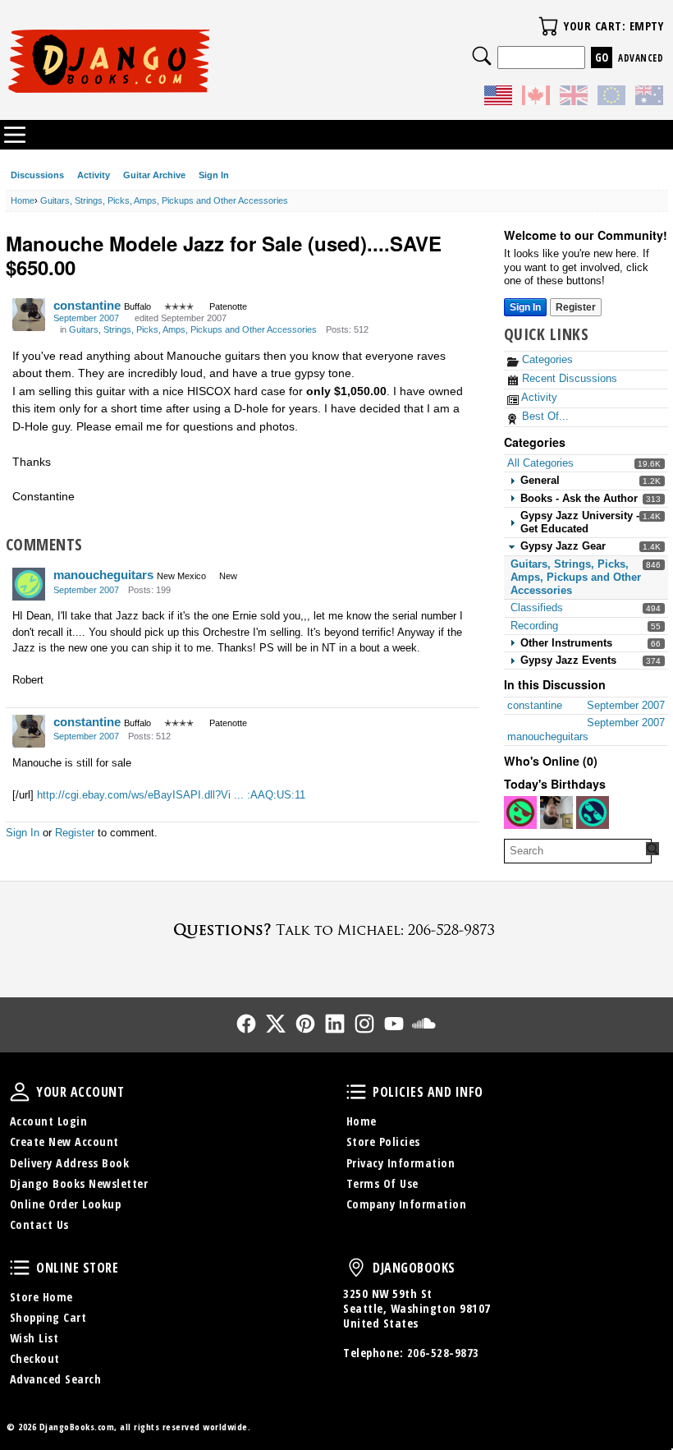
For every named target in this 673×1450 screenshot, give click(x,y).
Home (361, 1121)
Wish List (34, 1338)
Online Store (20, 1267)
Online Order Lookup (65, 1204)
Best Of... (544, 416)
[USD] (498, 97)
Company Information (406, 1204)
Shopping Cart (48, 1317)
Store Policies (383, 1141)
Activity (93, 175)
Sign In (214, 175)
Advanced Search (56, 1379)
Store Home (41, 1297)
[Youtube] (394, 1023)
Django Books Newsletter (79, 1183)
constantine (87, 305)
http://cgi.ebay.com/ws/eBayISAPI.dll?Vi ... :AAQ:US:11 (171, 795)
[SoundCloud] (423, 1023)
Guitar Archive (154, 175)
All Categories (540, 463)
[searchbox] (578, 851)
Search (482, 56)
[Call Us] (336, 929)
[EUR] (611, 97)
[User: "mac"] (592, 812)
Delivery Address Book (70, 1163)
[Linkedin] (335, 1023)
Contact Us (39, 1224)
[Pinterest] (305, 1023)
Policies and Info (356, 1092)
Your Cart (548, 26)
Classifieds (536, 607)
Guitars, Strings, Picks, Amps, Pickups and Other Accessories (575, 577)
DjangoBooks (356, 1267)
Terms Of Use (382, 1183)
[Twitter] (276, 1023)
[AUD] (649, 97)
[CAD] (536, 97)
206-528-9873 (443, 1352)
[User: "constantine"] (28, 314)
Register (576, 307)
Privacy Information (401, 1163)
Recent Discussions (568, 378)
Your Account (20, 1092)
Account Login (49, 1121)
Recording (534, 625)
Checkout (35, 1358)
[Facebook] (246, 1023)
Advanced (640, 58)
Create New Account (64, 1141)
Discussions (37, 175)
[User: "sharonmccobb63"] (520, 812)
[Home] (171, 60)
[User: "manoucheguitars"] (28, 584)
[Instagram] (364, 1023)
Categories (546, 359)
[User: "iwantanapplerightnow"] (556, 812)
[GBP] (574, 97)
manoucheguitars (103, 575)
